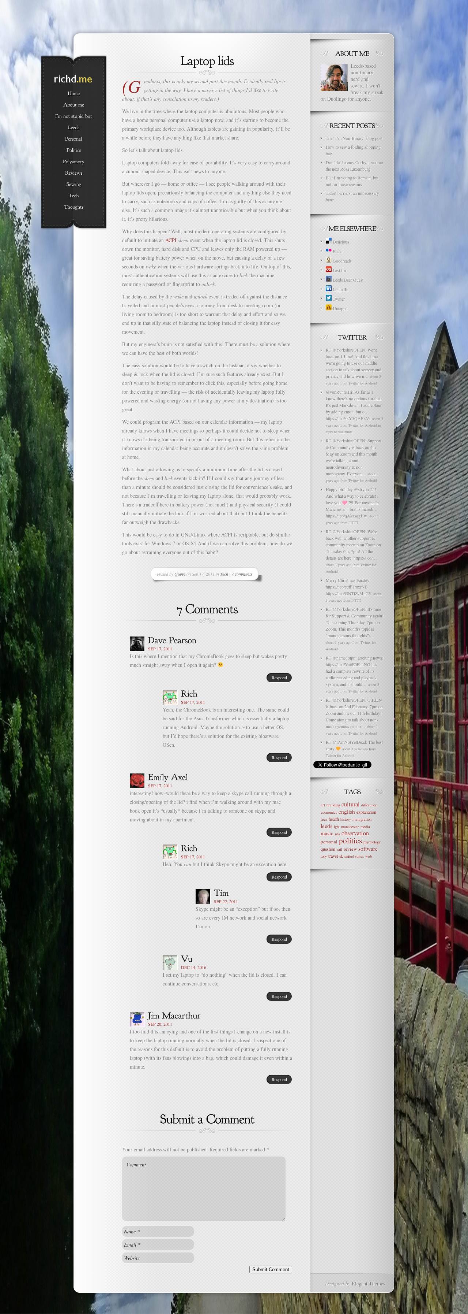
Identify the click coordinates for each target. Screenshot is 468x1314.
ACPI (171, 240)
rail (339, 849)
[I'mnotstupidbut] (74, 116)
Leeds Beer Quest (347, 280)
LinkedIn (340, 289)
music (327, 833)
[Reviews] (74, 173)
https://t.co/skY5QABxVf (348, 418)
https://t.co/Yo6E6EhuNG (348, 664)
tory (324, 856)
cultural (350, 804)
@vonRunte (336, 392)
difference (369, 805)
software (368, 848)
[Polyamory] (74, 161)
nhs (337, 833)
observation (355, 833)
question (328, 849)
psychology (372, 842)
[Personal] (74, 139)
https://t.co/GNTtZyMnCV (349, 593)
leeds (326, 825)
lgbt (337, 826)
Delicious (340, 242)
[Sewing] (74, 184)
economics (329, 812)
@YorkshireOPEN (348, 350)
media (365, 826)
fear (324, 819)
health (334, 819)
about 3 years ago (338, 564)
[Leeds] (74, 127)
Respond (279, 677)
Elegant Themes (368, 1283)
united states (354, 856)
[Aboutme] (74, 105)
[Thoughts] (74, 207)
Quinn (179, 574)
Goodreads (342, 261)
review (350, 849)
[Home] (74, 93)
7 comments (241, 574)
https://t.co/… (365, 558)
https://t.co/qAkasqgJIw (346, 516)
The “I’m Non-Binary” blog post (354, 138)
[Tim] (221, 892)
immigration (361, 819)
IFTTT (353, 522)
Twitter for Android (362, 383)
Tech (224, 574)
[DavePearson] (172, 639)
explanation (366, 812)
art (323, 805)
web (368, 856)
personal (329, 841)
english (347, 811)
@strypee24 (364, 489)
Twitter (338, 299)
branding (333, 805)
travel (333, 856)
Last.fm (339, 270)
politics (350, 840)
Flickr (337, 251)
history (345, 819)
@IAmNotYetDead (349, 742)
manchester (350, 826)
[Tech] (74, 195)
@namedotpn (343, 658)
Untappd (340, 308)
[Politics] (74, 150)
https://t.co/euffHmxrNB (347, 587)
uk (341, 856)
